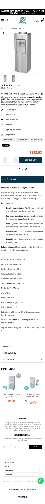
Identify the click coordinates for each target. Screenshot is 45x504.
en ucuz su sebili (24, 428)
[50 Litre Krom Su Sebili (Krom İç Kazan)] (11, 382)
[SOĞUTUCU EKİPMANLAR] (6, 28)
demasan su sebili (34, 426)
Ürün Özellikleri (9, 179)
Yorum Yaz (19, 85)
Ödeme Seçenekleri (10, 353)
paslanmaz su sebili (24, 430)
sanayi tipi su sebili (10, 426)
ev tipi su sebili (21, 423)
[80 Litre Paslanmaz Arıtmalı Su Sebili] (33, 382)
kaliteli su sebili (23, 426)
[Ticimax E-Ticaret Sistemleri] (22, 497)
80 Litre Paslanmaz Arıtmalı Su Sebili (33, 396)
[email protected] (27, 13)
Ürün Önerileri (8, 359)
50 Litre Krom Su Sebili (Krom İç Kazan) (12, 396)
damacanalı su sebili (11, 428)
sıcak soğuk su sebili (33, 423)
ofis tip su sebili (10, 423)
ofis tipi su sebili (35, 424)
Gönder (35, 447)
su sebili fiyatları (9, 424)
